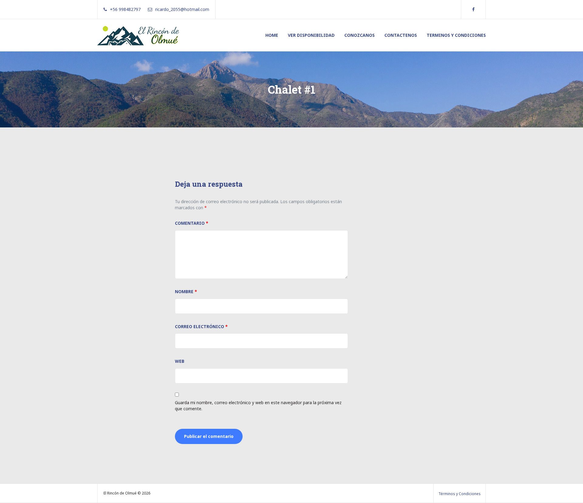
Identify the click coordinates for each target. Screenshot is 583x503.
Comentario (191, 223)
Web (179, 361)
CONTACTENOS (400, 35)
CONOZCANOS (359, 35)
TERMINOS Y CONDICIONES (456, 35)
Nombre (186, 291)
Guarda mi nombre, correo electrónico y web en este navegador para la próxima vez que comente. (258, 405)
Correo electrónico (201, 326)
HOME (271, 35)
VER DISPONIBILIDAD (311, 35)
